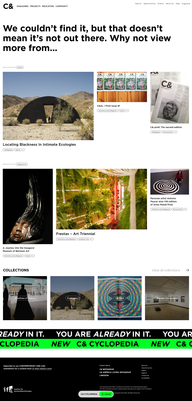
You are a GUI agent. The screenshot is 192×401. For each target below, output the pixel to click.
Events (161, 4)
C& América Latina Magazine (107, 110)
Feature (122, 110)
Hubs (178, 4)
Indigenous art (21, 164)
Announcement (168, 132)
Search (138, 4)
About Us (170, 4)
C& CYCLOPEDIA (81, 343)
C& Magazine (8, 150)
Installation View (84, 239)
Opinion (17, 150)
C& (8, 6)
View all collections (166, 270)
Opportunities (150, 4)
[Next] (187, 270)
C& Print (19, 67)
